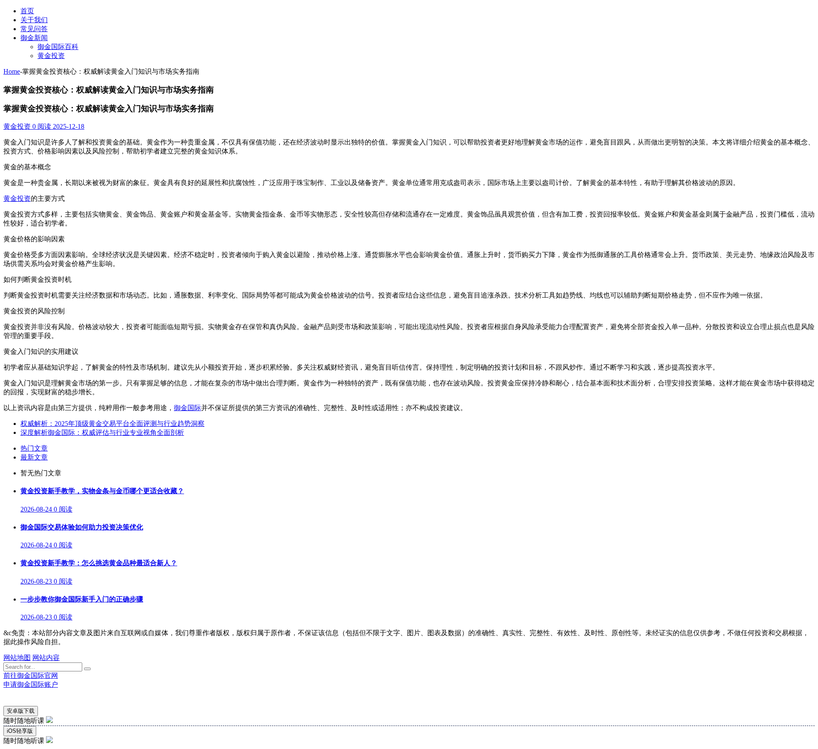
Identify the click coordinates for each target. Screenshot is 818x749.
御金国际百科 (57, 46)
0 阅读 (41, 126)
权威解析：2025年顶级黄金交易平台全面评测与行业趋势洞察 (112, 423)
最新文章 (34, 457)
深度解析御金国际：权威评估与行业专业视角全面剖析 (102, 432)
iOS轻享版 (20, 731)
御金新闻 (34, 37)
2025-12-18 (67, 126)
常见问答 (34, 28)
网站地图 (17, 657)
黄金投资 (51, 55)
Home (11, 71)
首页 (27, 10)
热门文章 (34, 448)
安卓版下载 (21, 711)
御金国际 (187, 407)
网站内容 (46, 657)
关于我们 (34, 19)
